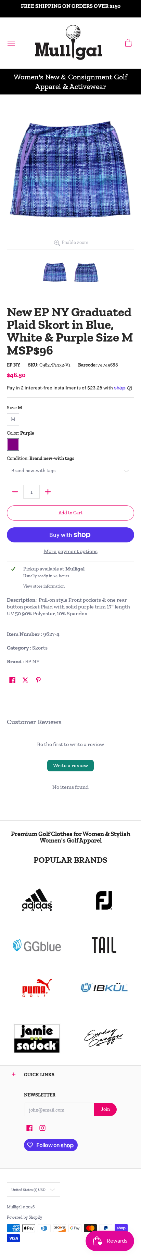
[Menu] (11, 42)
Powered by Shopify (24, 1217)
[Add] (48, 491)
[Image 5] (104, 1038)
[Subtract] (15, 491)
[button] (128, 42)
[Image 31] (104, 988)
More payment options (71, 551)
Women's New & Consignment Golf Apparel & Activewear (70, 81)
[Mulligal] (69, 43)
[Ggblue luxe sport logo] (37, 945)
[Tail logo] (104, 945)
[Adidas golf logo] (37, 900)
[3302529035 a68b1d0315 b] (104, 900)
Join (105, 1109)
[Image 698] (37, 1038)
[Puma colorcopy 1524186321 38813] (37, 988)
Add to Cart (70, 513)
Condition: (40, 458)
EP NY (13, 365)
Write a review (70, 765)
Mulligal (15, 1207)
